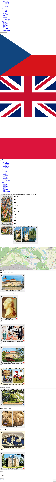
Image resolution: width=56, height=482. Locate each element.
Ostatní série (6, 14)
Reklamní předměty (7, 19)
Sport (5, 12)
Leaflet (50, 269)
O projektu (3, 21)
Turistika (6, 10)
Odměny (6, 4)
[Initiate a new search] (54, 248)
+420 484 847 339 (2, 476)
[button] (1, 248)
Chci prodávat (6, 6)
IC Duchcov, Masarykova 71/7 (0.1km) (6, 245)
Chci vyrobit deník (7, 7)
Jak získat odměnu (7, 3)
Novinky (3, 181)
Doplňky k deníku (7, 16)
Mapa (2, 8)
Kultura (6, 11)
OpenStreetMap (54, 269)
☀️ (0, 33)
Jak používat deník (7, 2)
